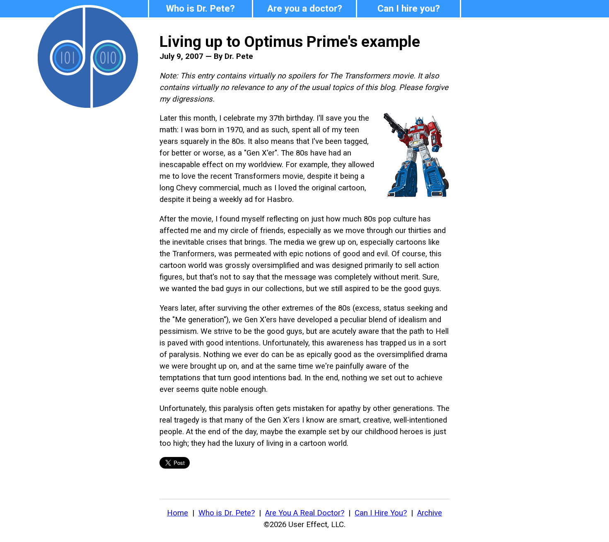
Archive (429, 513)
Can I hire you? (408, 8)
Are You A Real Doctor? (304, 513)
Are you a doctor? (304, 8)
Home (177, 513)
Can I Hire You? (381, 513)
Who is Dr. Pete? (200, 8)
